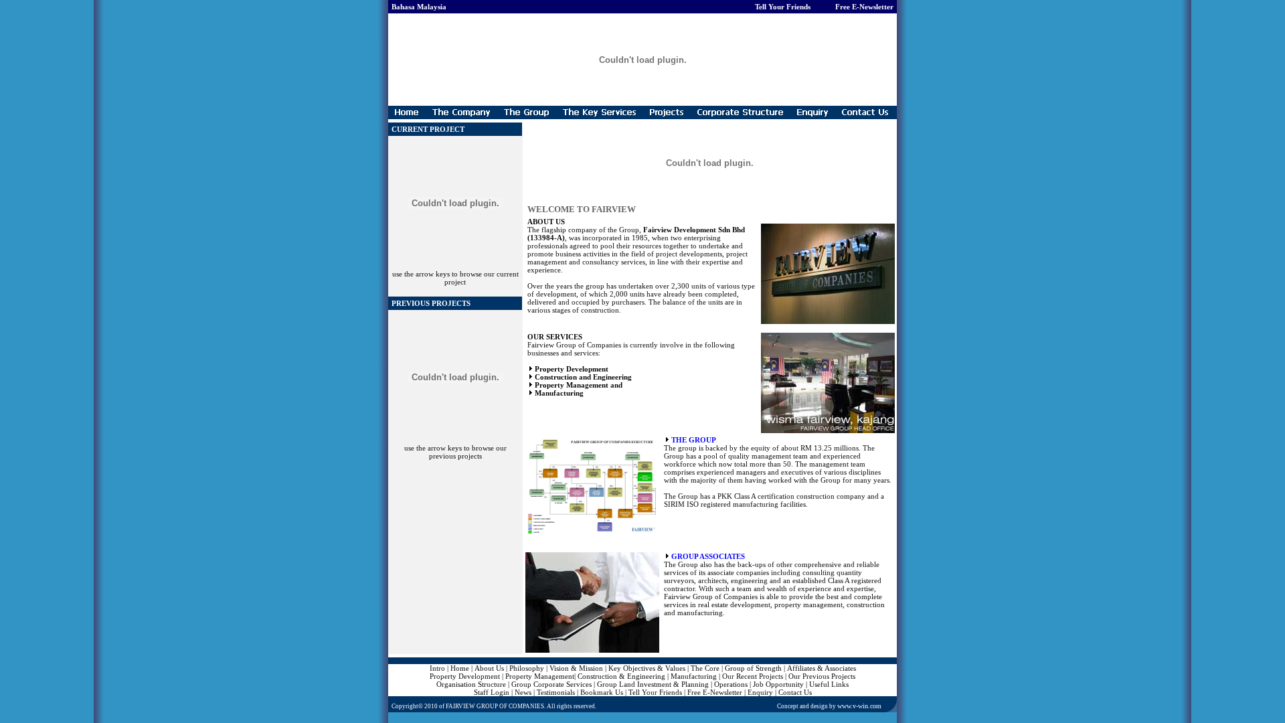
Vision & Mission (576, 668)
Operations (731, 684)
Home (459, 668)
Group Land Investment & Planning (653, 684)
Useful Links (829, 684)
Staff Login (492, 692)
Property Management (539, 676)
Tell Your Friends (655, 692)
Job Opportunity (778, 684)
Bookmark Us (601, 692)
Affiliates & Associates (821, 668)
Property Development (465, 676)
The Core (705, 668)
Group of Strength (753, 668)
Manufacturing (694, 676)
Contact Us (795, 692)
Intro (437, 668)
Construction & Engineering (621, 676)
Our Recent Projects (752, 676)
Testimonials (556, 692)
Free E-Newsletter (714, 692)
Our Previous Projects (821, 676)
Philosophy (526, 668)
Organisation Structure (471, 684)
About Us (489, 668)
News (523, 692)
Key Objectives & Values (646, 668)
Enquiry (760, 692)
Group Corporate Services (551, 684)
